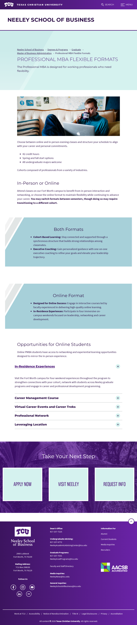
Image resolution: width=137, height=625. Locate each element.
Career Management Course (37, 398)
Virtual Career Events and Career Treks (45, 407)
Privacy (104, 613)
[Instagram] (22, 587)
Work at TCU (19, 613)
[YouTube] (32, 587)
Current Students (108, 539)
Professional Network (32, 415)
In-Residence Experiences (35, 366)
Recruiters (105, 549)
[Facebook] (13, 587)
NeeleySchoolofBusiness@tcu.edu (65, 586)
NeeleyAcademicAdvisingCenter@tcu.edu (68, 545)
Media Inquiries (108, 544)
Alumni (104, 533)
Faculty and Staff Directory (61, 566)
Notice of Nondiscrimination (56, 613)
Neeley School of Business (50, 19)
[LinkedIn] (19, 594)
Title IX (75, 613)
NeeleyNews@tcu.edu (60, 576)
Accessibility (34, 613)
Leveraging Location (31, 424)
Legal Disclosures (89, 613)
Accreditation (117, 613)
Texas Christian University (68, 621)
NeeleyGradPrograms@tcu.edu (64, 559)
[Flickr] (28, 594)
